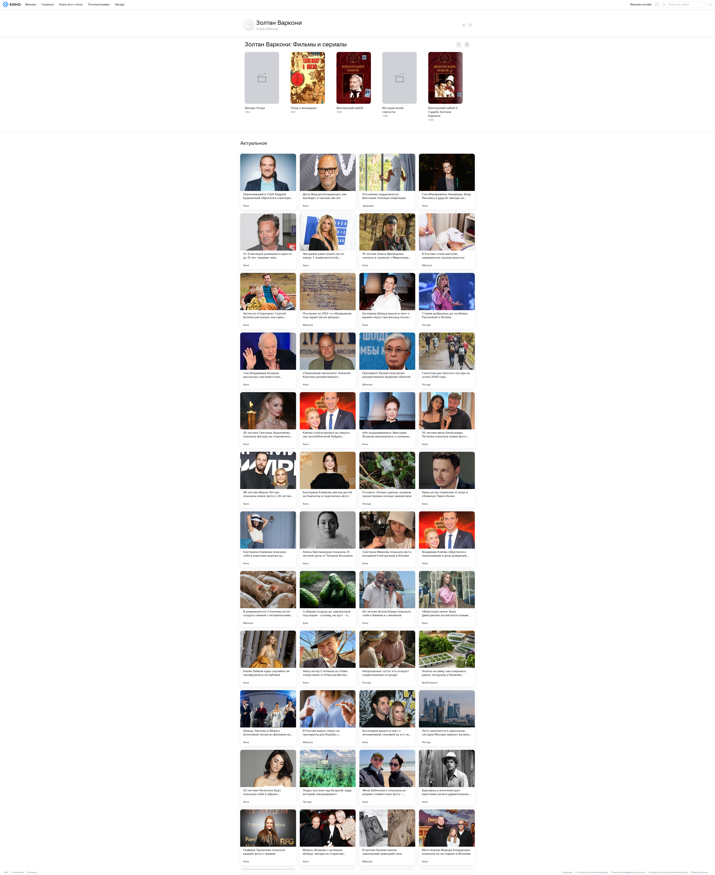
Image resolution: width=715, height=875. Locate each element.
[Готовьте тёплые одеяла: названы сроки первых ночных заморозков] (387, 480)
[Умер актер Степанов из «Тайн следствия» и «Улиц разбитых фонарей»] (328, 658)
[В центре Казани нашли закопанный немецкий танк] (387, 837)
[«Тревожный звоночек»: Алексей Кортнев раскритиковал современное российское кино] (328, 360)
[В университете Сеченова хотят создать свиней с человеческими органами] (268, 599)
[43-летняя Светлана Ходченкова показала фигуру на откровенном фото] (268, 420)
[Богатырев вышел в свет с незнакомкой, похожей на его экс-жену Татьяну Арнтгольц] (387, 718)
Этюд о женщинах (303, 108)
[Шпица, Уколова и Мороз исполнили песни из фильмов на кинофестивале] (268, 718)
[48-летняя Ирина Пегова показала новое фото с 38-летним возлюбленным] (268, 480)
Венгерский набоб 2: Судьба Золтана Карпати (443, 112)
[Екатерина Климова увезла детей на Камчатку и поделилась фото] (328, 480)
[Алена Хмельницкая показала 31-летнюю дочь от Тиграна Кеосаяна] (328, 539)
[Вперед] (467, 44)
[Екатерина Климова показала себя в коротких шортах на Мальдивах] (268, 539)
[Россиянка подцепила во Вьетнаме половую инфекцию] (387, 182)
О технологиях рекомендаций (592, 872)
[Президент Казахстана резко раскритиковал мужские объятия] (387, 360)
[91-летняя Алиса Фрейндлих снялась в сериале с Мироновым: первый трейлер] (387, 241)
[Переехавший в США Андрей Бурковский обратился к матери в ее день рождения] (268, 182)
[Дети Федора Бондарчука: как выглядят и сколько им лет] (328, 182)
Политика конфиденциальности (628, 872)
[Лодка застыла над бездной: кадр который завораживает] (328, 778)
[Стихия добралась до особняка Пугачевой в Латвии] (447, 301)
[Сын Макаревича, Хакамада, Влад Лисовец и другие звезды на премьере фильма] (447, 182)
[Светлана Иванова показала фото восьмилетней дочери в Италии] (387, 539)
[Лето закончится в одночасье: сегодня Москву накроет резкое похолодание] (447, 718)
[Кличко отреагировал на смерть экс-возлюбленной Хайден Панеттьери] (328, 420)
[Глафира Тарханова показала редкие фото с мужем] (268, 837)
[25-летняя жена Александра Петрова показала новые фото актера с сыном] (447, 420)
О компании (17, 872)
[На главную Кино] (14, 4)
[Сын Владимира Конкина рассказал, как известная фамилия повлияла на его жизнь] (268, 360)
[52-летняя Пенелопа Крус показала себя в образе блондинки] (268, 778)
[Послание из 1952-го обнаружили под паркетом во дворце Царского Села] (328, 301)
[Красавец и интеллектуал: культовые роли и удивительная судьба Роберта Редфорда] (447, 778)
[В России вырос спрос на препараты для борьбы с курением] (328, 718)
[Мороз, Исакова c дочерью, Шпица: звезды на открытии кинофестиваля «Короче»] (328, 837)
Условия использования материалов (668, 872)
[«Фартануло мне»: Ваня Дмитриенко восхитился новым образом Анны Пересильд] (447, 599)
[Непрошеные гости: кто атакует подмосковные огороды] (387, 658)
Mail (6, 872)
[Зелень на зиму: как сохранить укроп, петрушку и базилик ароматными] (447, 658)
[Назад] (458, 44)
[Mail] (5, 4)
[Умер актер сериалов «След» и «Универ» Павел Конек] (447, 480)
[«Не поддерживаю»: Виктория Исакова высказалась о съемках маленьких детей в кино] (387, 420)
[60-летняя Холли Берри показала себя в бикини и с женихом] (387, 599)
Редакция (567, 872)
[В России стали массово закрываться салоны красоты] (447, 241)
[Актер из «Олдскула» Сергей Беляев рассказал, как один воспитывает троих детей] (268, 301)
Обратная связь (699, 872)
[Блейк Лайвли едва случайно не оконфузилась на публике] (268, 658)
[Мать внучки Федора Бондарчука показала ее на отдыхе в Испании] (447, 837)
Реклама (31, 872)
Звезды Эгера (255, 108)
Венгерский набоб (349, 108)
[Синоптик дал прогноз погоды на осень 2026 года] (447, 360)
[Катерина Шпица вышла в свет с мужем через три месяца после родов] (387, 301)
